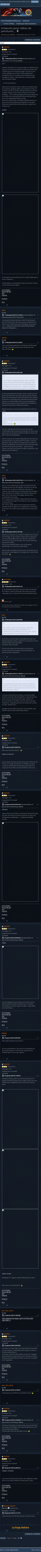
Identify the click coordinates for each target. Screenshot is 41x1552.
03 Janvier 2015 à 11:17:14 (12, 1513)
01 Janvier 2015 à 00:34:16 (12, 747)
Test (3, 293)
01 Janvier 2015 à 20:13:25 (12, 1345)
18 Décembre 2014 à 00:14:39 (13, 372)
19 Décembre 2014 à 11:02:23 (13, 674)
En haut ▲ (38, 1550)
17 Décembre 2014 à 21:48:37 (13, 342)
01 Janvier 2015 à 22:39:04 (12, 1420)
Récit (3, 302)
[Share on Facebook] (3, 305)
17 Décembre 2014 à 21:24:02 (13, 315)
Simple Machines (14, 1550)
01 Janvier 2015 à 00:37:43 (12, 804)
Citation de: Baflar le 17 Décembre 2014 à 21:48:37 (19, 413)
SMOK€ (7, 47)
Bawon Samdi (9, 1506)
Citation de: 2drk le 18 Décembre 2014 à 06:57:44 (19, 623)
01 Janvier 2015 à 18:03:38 (12, 1315)
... (17, 1538)
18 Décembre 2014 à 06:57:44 (13, 480)
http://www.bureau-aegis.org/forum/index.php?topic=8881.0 (17, 1319)
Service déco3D (6, 292)
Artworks (4, 295)
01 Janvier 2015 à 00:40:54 (12, 938)
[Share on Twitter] (7, 305)
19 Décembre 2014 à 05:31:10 (13, 586)
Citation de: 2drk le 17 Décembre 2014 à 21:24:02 (19, 376)
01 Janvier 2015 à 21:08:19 (12, 1390)
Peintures (4, 299)
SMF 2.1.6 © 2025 (4, 1550)
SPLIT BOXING (6, 290)
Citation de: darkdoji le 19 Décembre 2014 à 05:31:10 (20, 679)
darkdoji (7, 579)
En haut (3, 1538)
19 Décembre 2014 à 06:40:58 (13, 620)
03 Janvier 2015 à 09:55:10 (12, 1468)
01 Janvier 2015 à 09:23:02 (12, 1038)
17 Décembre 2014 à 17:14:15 (13, 58)
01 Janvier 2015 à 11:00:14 (12, 1075)
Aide (33, 1550)
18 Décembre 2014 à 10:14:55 (13, 532)
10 (18, 1538)
